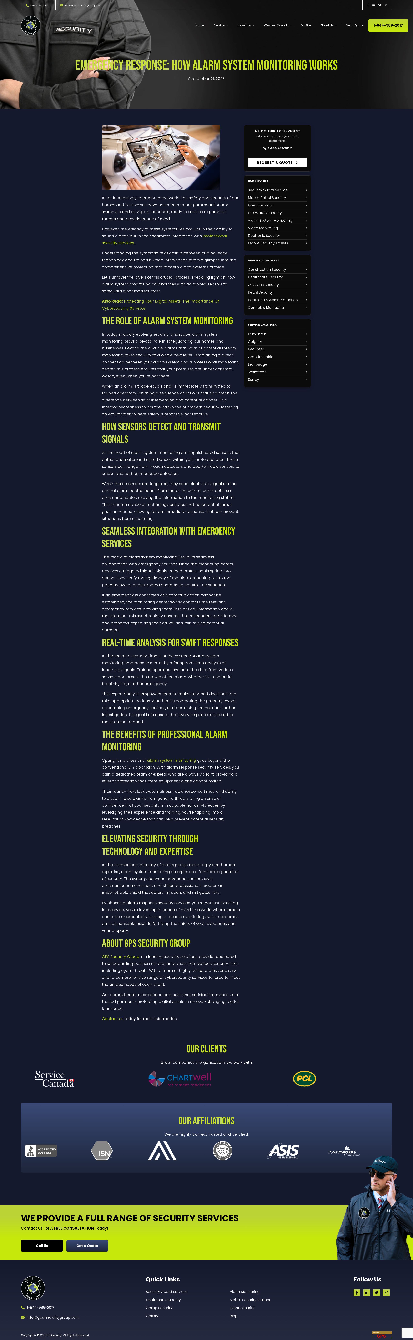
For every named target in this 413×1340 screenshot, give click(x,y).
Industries (245, 25)
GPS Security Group (120, 956)
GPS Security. (53, 1335)
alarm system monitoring (171, 760)
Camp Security (159, 1307)
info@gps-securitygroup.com (83, 5)
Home (200, 25)
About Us (326, 25)
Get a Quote (354, 25)
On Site (306, 25)
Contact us (112, 1018)
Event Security (242, 1307)
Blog (233, 1315)
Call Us (42, 1245)
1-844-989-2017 (40, 5)
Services (220, 25)
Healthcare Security (163, 1299)
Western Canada (276, 25)
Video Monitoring (245, 1291)
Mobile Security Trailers (250, 1299)
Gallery (152, 1315)
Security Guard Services (166, 1291)
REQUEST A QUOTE (275, 162)
